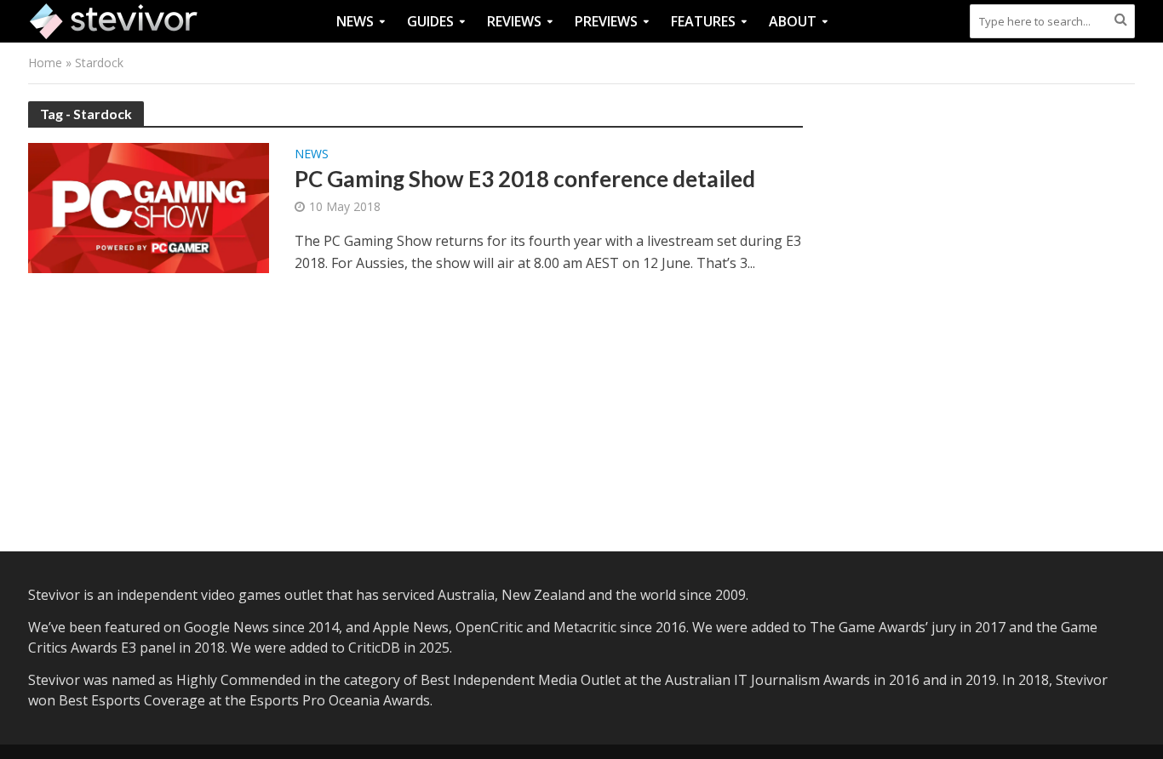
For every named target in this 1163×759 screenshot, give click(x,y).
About (792, 21)
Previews (606, 21)
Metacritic (584, 627)
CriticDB (374, 647)
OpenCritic (489, 627)
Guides (430, 21)
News (355, 21)
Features (703, 21)
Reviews (514, 21)
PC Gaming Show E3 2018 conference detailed (525, 178)
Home (45, 62)
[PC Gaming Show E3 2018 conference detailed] (148, 206)
